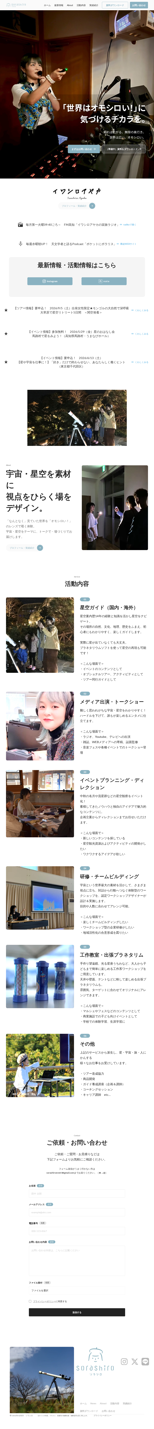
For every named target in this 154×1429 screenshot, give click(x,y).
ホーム (47, 5)
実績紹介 (93, 5)
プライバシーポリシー (44, 1301)
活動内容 (81, 5)
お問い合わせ (108, 1411)
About (70, 5)
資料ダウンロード (89, 1411)
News (93, 1403)
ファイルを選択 (39, 1290)
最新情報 (58, 5)
